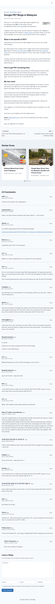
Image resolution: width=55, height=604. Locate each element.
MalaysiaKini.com (14, 117)
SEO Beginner (13, 12)
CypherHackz (6, 210)
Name (4, 582)
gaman (4, 223)
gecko (4, 302)
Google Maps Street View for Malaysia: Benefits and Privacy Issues (40, 171)
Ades (21, 26)
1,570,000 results (22, 50)
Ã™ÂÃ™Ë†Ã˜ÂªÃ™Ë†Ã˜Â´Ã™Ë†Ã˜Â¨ (13, 439)
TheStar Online (28, 32)
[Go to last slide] (4, 164)
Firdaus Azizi (6, 528)
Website (40, 582)
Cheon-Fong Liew (10, 541)
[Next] (51, 164)
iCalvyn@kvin (6, 320)
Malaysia (6, 12)
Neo (3, 383)
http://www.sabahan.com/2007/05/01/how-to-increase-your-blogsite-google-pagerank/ (27, 232)
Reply (51, 196)
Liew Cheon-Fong (9, 18)
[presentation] (14, 157)
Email (22, 582)
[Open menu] (52, 3)
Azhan (4, 512)
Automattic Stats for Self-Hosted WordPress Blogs (43, 133)
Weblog (19, 12)
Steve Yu (5, 240)
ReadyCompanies (7, 337)
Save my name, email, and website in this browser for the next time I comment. (23, 586)
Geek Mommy (36, 175)
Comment (5, 562)
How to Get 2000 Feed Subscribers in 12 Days (13, 133)
